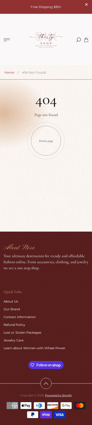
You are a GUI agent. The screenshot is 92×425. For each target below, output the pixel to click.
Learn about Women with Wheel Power (34, 348)
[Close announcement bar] (86, 4)
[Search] (79, 40)
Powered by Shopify (58, 395)
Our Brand (12, 309)
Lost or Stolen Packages (22, 333)
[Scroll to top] (46, 383)
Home (9, 72)
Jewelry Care (13, 340)
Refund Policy (14, 325)
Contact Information (20, 317)
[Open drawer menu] (7, 40)
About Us (11, 301)
